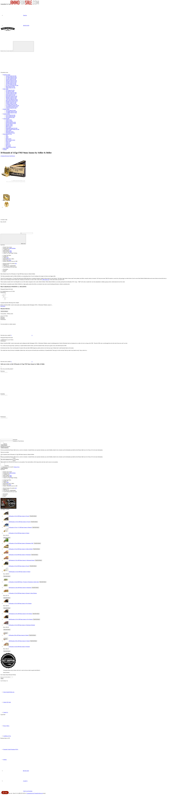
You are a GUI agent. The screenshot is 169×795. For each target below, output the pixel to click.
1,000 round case (45, 279)
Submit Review (4, 445)
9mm (7, 257)
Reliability (3, 393)
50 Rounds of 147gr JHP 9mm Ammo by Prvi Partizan (20, 603)
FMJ (11, 251)
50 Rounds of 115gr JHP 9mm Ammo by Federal (19, 533)
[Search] (23, 46)
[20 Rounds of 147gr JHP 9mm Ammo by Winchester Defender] (6, 625)
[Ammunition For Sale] (24, 4)
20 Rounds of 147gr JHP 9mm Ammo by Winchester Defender (22, 625)
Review (5, 443)
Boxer (10, 260)
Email (14, 460)
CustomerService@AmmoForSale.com (34, 793)
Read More (3, 306)
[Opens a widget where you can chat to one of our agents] (5, 792)
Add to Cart (23, 243)
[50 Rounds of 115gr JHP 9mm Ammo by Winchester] (6, 554)
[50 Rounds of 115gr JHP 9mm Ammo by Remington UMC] (6, 543)
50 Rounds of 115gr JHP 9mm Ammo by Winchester (20, 554)
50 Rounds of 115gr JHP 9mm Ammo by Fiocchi (19, 566)
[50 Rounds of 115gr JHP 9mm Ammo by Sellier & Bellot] (6, 549)
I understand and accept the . (11, 467)
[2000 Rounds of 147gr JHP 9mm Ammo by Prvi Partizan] (6, 619)
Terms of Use (16, 467)
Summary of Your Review (18, 441)
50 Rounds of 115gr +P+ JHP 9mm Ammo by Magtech (20, 527)
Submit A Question (4, 447)
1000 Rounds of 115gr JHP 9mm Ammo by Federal (19, 571)
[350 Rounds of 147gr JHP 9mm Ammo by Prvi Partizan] (6, 613)
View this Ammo (33, 516)
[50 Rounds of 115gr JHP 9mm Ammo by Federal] (6, 533)
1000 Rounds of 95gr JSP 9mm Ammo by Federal (19, 640)
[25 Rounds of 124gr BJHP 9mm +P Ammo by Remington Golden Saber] (6, 581)
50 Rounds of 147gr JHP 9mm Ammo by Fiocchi (19, 516)
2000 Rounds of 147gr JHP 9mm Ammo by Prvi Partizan (21, 619)
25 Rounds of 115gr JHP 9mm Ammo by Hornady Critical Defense (23, 593)
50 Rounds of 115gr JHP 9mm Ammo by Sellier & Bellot (21, 549)
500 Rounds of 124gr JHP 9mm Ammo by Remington (20, 587)
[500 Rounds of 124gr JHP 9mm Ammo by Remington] (6, 587)
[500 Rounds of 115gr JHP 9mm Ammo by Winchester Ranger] (6, 560)
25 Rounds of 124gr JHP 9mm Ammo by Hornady (19, 646)
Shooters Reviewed (5, 155)
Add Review (12, 155)
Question (7, 465)
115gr (10, 250)
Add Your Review (4, 311)
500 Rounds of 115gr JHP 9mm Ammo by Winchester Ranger (22, 560)
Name (14, 458)
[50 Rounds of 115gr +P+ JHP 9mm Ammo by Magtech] (6, 527)
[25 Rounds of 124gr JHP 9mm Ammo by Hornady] (6, 646)
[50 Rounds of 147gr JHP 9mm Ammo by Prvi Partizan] (6, 603)
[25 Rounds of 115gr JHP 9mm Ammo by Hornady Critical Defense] (6, 593)
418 (16, 263)
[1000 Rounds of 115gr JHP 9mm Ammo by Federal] (6, 571)
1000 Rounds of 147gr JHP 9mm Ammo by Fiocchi (19, 521)
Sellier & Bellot (12, 248)
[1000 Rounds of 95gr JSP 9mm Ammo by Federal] (6, 640)
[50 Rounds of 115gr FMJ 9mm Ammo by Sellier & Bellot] (13, 182)
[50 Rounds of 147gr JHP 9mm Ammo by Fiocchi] (6, 516)
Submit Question (4, 468)
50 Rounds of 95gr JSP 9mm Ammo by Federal (19, 635)
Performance (3, 416)
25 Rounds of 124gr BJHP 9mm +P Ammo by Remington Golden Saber (24, 581)
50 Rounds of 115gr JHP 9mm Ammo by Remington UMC (21, 543)
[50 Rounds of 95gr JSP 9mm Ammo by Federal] (6, 635)
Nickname (15, 439)
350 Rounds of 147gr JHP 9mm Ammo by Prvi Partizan (20, 613)
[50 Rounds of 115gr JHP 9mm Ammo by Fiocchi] (6, 566)
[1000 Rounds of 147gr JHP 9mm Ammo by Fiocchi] (6, 521)
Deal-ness (3, 371)
